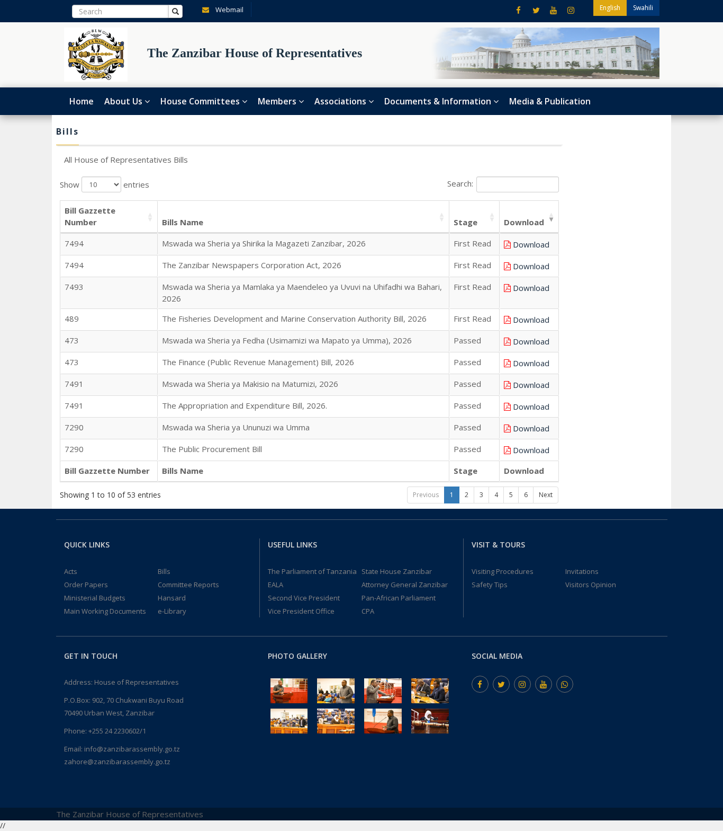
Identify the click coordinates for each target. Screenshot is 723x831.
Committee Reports (188, 584)
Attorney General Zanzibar (405, 584)
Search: (460, 184)
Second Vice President (304, 598)
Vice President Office (301, 611)
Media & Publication (550, 101)
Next (546, 494)
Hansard (172, 598)
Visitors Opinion (590, 584)
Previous (426, 494)
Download (524, 222)
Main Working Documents (105, 611)
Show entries (104, 185)
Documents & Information (438, 101)
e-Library (172, 611)
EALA (275, 584)
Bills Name (182, 222)
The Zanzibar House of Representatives (129, 814)
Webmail (228, 9)
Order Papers (86, 584)
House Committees (201, 101)
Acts (70, 571)
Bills (164, 571)
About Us (124, 101)
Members (278, 101)
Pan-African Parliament (399, 598)
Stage (465, 222)
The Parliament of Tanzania (312, 571)
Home (81, 101)
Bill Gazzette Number (90, 216)
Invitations (582, 571)
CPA (368, 611)
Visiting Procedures (503, 571)
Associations (341, 101)
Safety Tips (490, 584)
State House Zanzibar (397, 571)
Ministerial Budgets (94, 598)
